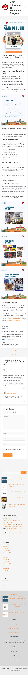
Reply (24, 388)
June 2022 (5, 570)
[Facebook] (11, 594)
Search (3, 470)
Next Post (14, 354)
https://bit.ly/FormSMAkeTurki (15, 320)
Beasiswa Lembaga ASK (14, 624)
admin (8, 392)
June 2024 (5, 548)
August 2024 (6, 546)
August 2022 (6, 568)
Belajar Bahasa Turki (14, 632)
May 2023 (5, 557)
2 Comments (4, 60)
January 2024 (6, 550)
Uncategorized (6, 585)
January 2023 (6, 561)
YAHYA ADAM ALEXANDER (9, 524)
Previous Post (14, 350)
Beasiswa (5, 580)
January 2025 (6, 544)
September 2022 (7, 566)
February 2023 (6, 559)
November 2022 (7, 563)
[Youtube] (14, 594)
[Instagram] (16, 594)
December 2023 (7, 552)
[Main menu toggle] (25, 7)
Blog (9, 60)
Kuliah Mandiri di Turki (14, 628)
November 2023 (7, 555)
